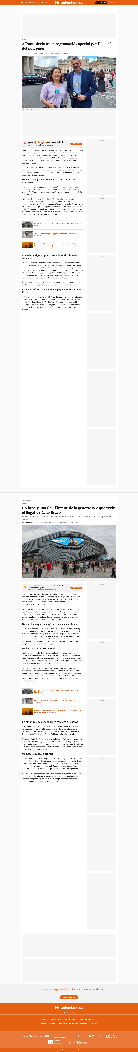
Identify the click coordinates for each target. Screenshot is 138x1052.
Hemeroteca (93, 1023)
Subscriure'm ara (69, 997)
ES (46, 2)
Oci (94, 1019)
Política (60, 1019)
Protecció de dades (64, 1027)
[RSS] (39, 3)
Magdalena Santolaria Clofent (30, 522)
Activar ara (75, 143)
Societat (74, 1019)
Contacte (38, 1027)
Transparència (98, 1027)
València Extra (26, 53)
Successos (88, 1019)
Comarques (53, 1019)
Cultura (24, 39)
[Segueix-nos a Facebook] (32, 3)
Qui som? (45, 1027)
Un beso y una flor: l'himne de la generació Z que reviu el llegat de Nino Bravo (57, 224)
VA (42, 2)
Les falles (44, 1023)
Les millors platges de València (78, 1023)
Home (23, 8)
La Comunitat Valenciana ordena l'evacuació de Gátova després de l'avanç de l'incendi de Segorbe (57, 245)
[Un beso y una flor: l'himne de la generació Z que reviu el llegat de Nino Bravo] (27, 224)
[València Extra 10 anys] (69, 1009)
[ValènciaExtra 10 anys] (69, 2)
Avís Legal (53, 1027)
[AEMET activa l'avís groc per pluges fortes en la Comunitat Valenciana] (27, 234)
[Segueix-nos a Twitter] (35, 3)
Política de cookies (78, 1027)
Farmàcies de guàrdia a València (58, 1023)
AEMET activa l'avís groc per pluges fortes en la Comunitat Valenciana (54, 234)
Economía (67, 1019)
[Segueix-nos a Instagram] (37, 3)
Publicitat (89, 1027)
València (25, 503)
